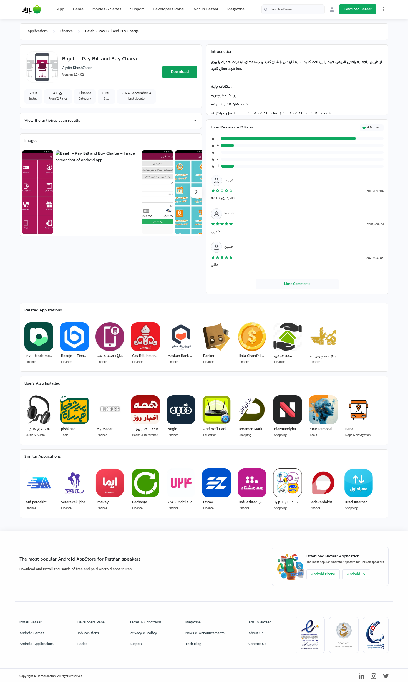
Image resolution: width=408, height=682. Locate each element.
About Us (255, 633)
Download (180, 71)
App (60, 9)
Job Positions (88, 633)
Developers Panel (169, 9)
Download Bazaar (358, 9)
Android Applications (36, 644)
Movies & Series (106, 9)
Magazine (236, 9)
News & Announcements (205, 633)
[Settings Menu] (384, 9)
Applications (37, 31)
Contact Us (257, 644)
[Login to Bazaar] (332, 9)
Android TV (356, 574)
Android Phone (323, 574)
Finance (66, 31)
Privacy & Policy (143, 633)
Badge (82, 644)
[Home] (31, 9)
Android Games (31, 633)
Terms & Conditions (146, 622)
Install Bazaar (30, 622)
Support (137, 9)
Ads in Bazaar (205, 9)
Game (78, 9)
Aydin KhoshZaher (77, 68)
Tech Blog (193, 644)
